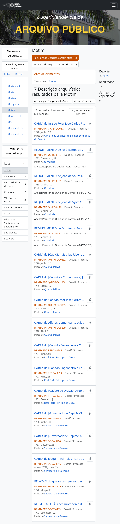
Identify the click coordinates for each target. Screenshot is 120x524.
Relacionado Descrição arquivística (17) (55, 57)
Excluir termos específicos (82, 112)
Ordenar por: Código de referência (51, 101)
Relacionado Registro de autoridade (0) (55, 64)
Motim (11, 110)
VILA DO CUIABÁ (15, 208)
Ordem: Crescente (83, 101)
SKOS (106, 76)
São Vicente (15, 233)
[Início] (13, 5)
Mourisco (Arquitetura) (20, 116)
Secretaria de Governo (56, 425)
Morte (11, 92)
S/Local (15, 214)
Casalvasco (15, 192)
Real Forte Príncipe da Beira (59, 357)
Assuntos (54, 81)
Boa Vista (15, 239)
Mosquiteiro (14, 104)
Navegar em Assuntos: (15, 53)
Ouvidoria (49, 161)
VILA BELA (15, 177)
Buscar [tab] (19, 74)
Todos (7, 170)
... (9, 80)
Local (7, 163)
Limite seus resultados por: (15, 151)
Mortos (12, 98)
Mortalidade (14, 86)
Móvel (11, 122)
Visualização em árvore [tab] (15, 66)
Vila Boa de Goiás (15, 199)
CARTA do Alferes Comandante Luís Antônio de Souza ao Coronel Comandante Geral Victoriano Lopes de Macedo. (60, 322)
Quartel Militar (52, 266)
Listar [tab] (7, 74)
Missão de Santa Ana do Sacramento (15, 223)
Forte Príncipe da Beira (15, 184)
